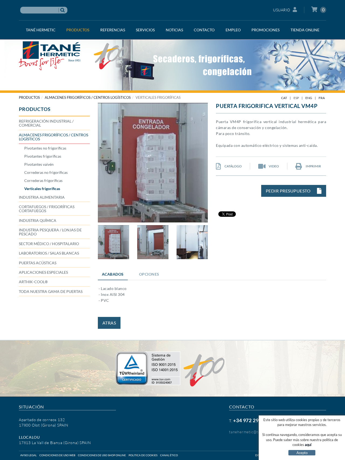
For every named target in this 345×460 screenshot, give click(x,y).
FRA (322, 98)
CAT (284, 98)
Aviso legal (28, 455)
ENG (308, 98)
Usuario (281, 10)
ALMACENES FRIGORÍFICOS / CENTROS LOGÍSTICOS (88, 97)
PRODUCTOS (29, 97)
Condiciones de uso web (57, 455)
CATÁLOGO (233, 166)
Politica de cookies (143, 455)
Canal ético (169, 455)
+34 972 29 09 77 (252, 420)
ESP (296, 98)
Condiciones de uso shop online (102, 455)
